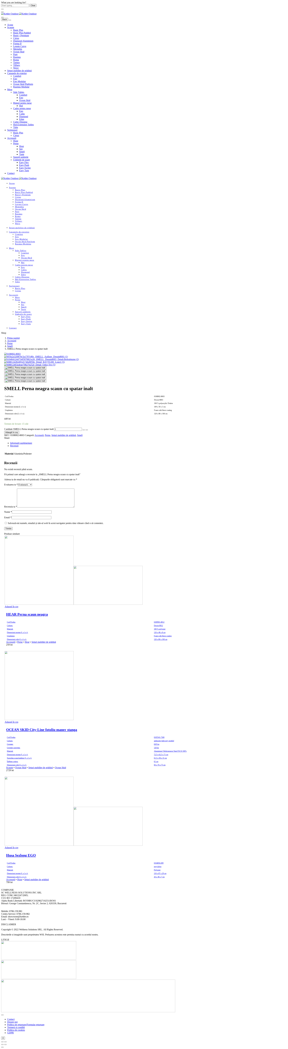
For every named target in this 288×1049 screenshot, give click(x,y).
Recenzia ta (10, 506)
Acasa (10, 24)
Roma (16, 60)
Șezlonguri (12, 130)
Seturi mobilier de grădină (19, 70)
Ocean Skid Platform (23, 84)
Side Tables (18, 92)
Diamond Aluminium (23, 41)
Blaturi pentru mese (22, 103)
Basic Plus (18, 30)
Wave (16, 68)
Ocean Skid (18, 51)
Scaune (10, 27)
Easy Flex (24, 162)
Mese (9, 89)
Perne (16, 143)
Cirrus (16, 38)
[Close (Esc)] (2, 1041)
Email (8, 517)
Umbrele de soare (21, 159)
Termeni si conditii (16, 1027)
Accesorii (11, 138)
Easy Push (24, 165)
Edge (21, 119)
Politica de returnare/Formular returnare (25, 1024)
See (21, 149)
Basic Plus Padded (22, 33)
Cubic (22, 114)
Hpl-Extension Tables (23, 124)
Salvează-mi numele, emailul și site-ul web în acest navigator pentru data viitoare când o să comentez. (56, 523)
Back (4, 19)
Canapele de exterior (17, 73)
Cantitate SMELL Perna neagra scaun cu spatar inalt (29, 429)
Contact (11, 173)
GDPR (10, 1032)
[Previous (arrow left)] (2, 1044)
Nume (8, 512)
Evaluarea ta (11, 484)
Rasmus (17, 57)
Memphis (17, 49)
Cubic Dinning (20, 122)
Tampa (16, 62)
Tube (15, 127)
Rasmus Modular (21, 87)
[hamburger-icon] (2, 1014)
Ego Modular (19, 81)
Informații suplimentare (21, 443)
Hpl (21, 105)
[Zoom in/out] (5, 1041)
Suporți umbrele (20, 157)
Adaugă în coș (11, 432)
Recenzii (14, 445)
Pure (15, 54)
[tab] (141, 443)
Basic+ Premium (21, 35)
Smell (22, 151)
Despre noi (12, 1022)
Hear (21, 146)
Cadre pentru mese (22, 108)
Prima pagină (13, 338)
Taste (21, 154)
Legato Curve (19, 46)
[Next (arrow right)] (5, 1044)
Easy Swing (25, 168)
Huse (15, 141)
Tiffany (16, 65)
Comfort (17, 76)
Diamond (23, 116)
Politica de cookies (16, 1030)
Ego (15, 78)
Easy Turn (24, 170)
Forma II (17, 43)
